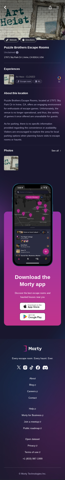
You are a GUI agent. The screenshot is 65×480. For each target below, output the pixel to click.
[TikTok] (31, 368)
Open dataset (32, 439)
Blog (31, 384)
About (33, 378)
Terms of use (31, 452)
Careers (31, 391)
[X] (19, 367)
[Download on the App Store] (32, 306)
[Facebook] (38, 368)
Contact (32, 397)
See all (55, 150)
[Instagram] (25, 368)
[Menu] (57, 7)
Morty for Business (31, 415)
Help (31, 408)
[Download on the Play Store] (32, 317)
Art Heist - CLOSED (25, 77)
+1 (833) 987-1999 (32, 458)
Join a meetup (31, 421)
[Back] (7, 7)
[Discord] (45, 368)
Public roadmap (31, 428)
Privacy (31, 445)
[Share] (50, 7)
